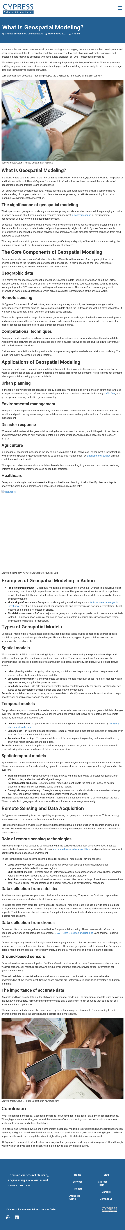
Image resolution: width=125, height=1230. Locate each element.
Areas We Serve (74, 1197)
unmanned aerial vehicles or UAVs (71, 849)
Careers (106, 1191)
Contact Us (106, 1198)
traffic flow (109, 393)
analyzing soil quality (98, 455)
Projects (77, 1188)
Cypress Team (102, 1183)
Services (77, 1181)
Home (77, 1174)
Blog (106, 1174)
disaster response (81, 215)
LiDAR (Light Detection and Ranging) (74, 932)
